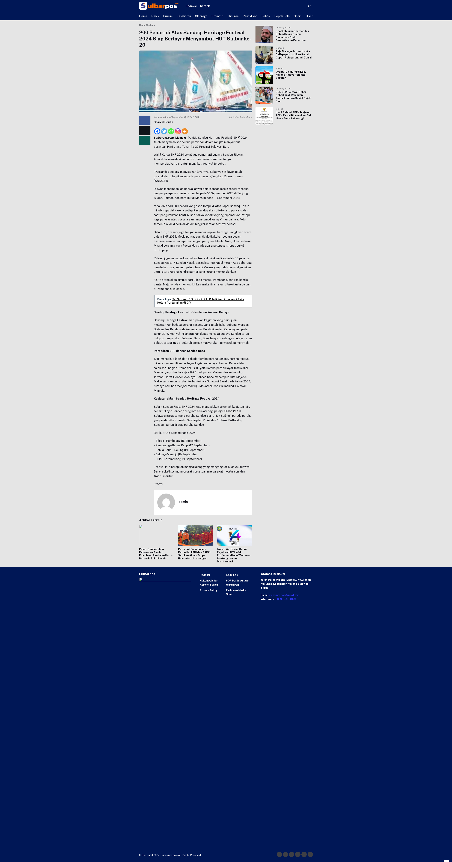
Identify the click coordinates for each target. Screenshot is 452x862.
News (155, 16)
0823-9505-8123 (285, 599)
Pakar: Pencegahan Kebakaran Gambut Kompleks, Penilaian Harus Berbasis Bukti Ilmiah (156, 554)
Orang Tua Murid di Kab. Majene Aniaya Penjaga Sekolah (291, 74)
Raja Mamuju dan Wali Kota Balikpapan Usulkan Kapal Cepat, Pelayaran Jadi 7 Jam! (294, 54)
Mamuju (280, 48)
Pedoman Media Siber (236, 592)
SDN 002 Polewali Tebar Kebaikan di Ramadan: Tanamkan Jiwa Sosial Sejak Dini (293, 97)
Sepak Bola (282, 16)
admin (166, 117)
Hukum (168, 16)
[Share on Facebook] (144, 120)
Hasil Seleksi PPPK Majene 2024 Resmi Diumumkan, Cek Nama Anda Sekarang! (294, 115)
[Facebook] (157, 129)
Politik (265, 16)
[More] (185, 129)
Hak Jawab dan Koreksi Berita (209, 582)
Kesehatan (184, 16)
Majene (279, 68)
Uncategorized (283, 27)
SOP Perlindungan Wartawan (237, 582)
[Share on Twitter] (144, 130)
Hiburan (233, 16)
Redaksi (191, 6)
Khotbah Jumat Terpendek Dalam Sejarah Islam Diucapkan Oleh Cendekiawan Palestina (292, 36)
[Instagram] (178, 129)
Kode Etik (232, 575)
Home (143, 16)
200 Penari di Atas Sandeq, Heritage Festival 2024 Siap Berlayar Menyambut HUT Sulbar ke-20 (195, 38)
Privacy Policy (208, 590)
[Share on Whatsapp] (144, 140)
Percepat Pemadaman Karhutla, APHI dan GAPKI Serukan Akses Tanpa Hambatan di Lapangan (194, 554)
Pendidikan (250, 16)
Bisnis (310, 16)
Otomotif (218, 16)
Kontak (205, 6)
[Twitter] (164, 129)
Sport (298, 16)
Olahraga (201, 16)
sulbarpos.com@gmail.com (284, 595)
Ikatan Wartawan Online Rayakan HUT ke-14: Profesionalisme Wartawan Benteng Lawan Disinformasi (234, 555)
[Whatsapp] (171, 129)
